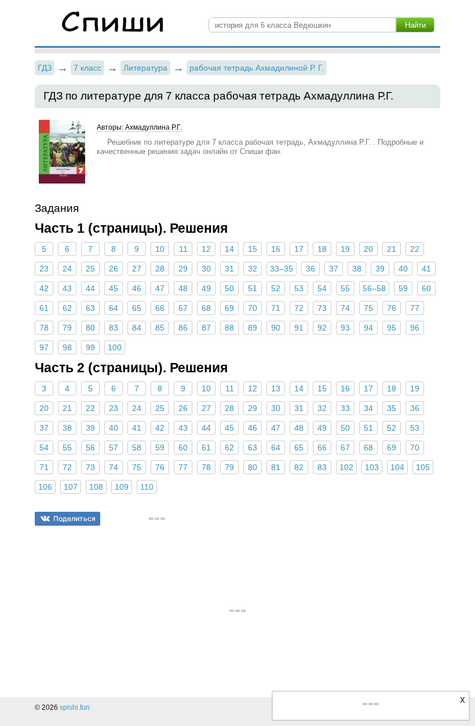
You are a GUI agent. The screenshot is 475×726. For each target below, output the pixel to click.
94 (368, 327)
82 (299, 467)
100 (115, 347)
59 (403, 288)
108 (96, 487)
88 (229, 327)
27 (136, 268)
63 (90, 308)
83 (113, 327)
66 (160, 308)
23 (44, 268)
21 (391, 249)
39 (380, 268)
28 (160, 268)
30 (206, 268)
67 (183, 308)
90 (275, 327)
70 (252, 308)
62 (67, 308)
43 (67, 288)
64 (113, 308)
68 (206, 308)
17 (299, 249)
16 (275, 249)
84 (136, 327)
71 (275, 308)
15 (252, 249)
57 (113, 447)
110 (147, 487)
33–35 (281, 268)
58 (136, 447)
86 (183, 327)
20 (368, 249)
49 (206, 288)
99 (90, 347)
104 (397, 467)
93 (345, 327)
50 (229, 288)
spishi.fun (75, 707)
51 (252, 288)
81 (275, 467)
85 (160, 327)
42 (44, 288)
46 (136, 288)
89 (252, 327)
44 (90, 288)
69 (229, 308)
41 (426, 268)
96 (414, 327)
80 (90, 327)
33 (345, 408)
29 (183, 268)
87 (206, 327)
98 (67, 347)
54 (322, 288)
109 (122, 487)
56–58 (374, 288)
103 (372, 467)
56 (90, 447)
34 (368, 408)
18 (322, 249)
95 (391, 327)
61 (44, 308)
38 (356, 268)
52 (275, 288)
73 (322, 308)
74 (345, 308)
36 (310, 268)
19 (345, 249)
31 (229, 268)
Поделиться (74, 518)
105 (423, 467)
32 (252, 268)
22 (414, 249)
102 (346, 467)
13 (275, 388)
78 (44, 327)
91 (299, 327)
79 (67, 327)
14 (229, 249)
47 (160, 288)
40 (403, 268)
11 (183, 249)
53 (299, 288)
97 (44, 347)
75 (368, 308)
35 (391, 408)
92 (322, 327)
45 (113, 288)
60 (426, 288)
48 (183, 288)
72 (299, 308)
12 (206, 249)
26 (113, 268)
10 (160, 249)
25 (90, 268)
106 (45, 487)
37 (333, 268)
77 (414, 308)
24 (67, 268)
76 (391, 308)
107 (71, 487)
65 (136, 308)
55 (345, 288)
